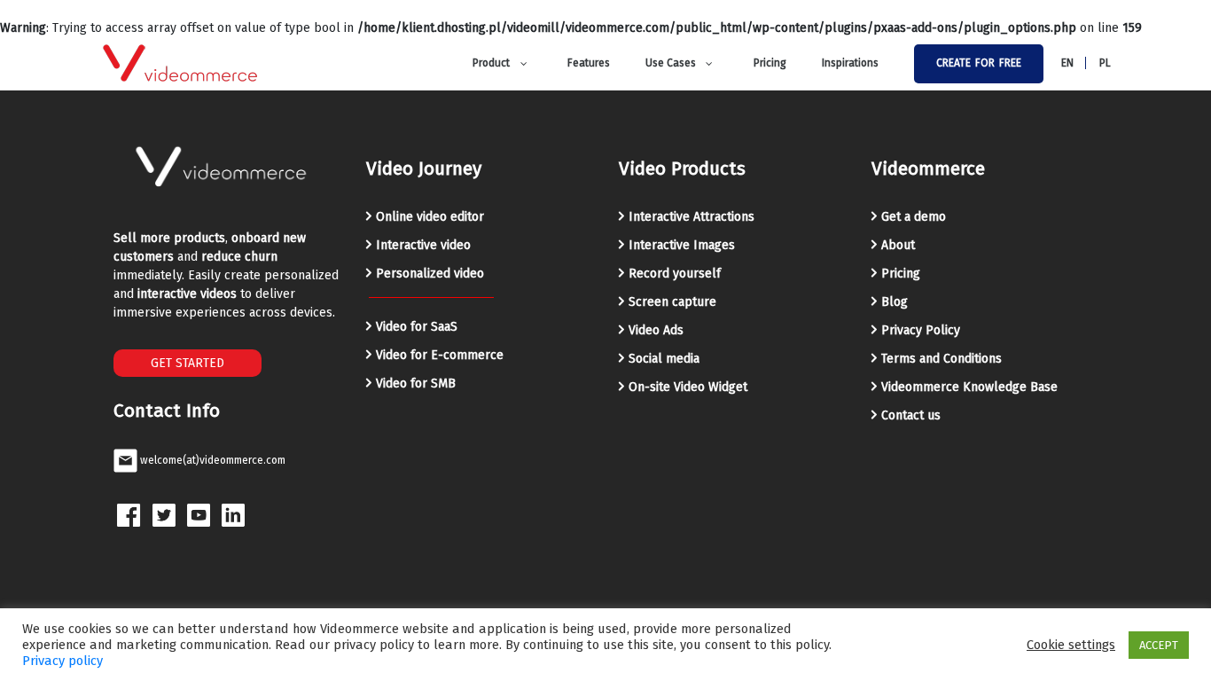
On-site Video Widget (688, 387)
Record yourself (675, 273)
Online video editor (430, 216)
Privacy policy (62, 661)
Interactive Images (682, 245)
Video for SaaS (416, 326)
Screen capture (672, 301)
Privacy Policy (920, 330)
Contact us (911, 415)
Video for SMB (416, 383)
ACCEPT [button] (1158, 645)
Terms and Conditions (941, 358)
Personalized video (430, 273)
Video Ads (656, 330)
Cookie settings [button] (1071, 645)
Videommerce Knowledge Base (969, 387)
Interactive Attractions (691, 216)
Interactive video (423, 245)
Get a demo (913, 216)
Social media (664, 358)
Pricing (900, 273)
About (898, 245)
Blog (894, 301)
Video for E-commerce (440, 355)
